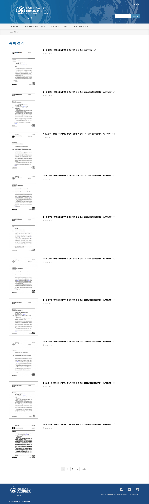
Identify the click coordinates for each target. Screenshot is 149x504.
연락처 (131, 494)
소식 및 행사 (53, 26)
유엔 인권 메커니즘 (80, 26)
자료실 (66, 26)
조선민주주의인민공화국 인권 (34, 26)
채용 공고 (124, 494)
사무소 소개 (15, 26)
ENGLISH (137, 5)
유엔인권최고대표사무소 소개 (110, 494)
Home (11, 32)
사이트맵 (137, 494)
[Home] (29, 11)
